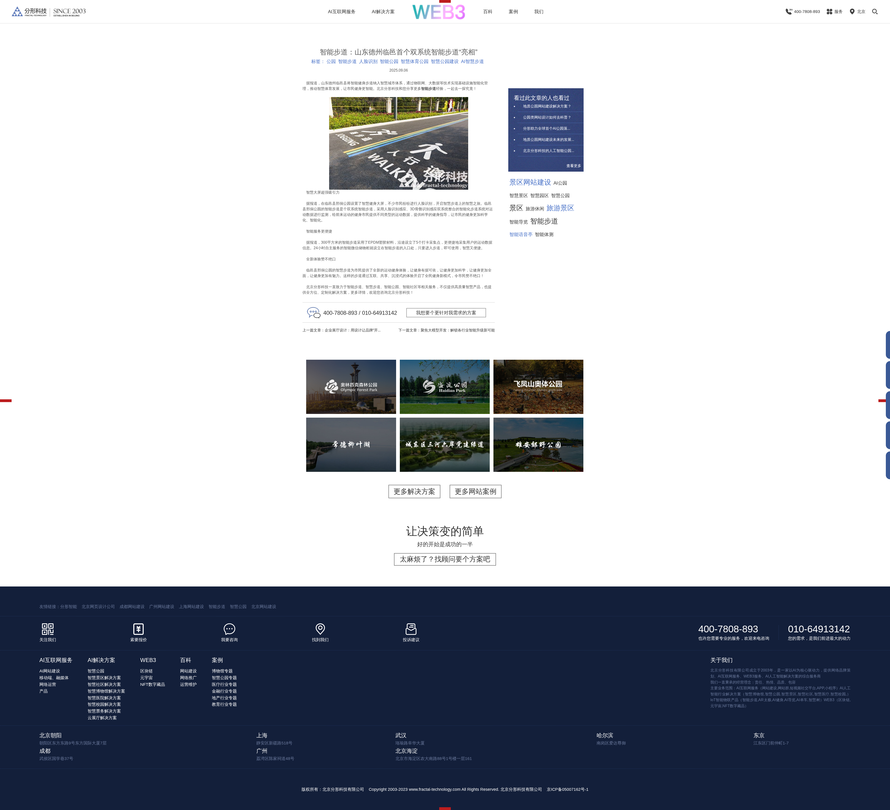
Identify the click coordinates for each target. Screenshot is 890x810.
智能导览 (518, 221)
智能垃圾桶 (561, 460)
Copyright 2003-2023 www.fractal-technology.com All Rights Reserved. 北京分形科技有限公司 (455, 789)
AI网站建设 (49, 671)
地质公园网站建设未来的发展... (548, 140)
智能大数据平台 (374, 402)
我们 (539, 11)
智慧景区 (518, 195)
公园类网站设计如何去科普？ (547, 117)
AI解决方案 (383, 11)
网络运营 (47, 684)
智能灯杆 (513, 460)
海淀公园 (445, 371)
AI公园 (560, 183)
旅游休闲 (535, 208)
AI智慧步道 (472, 61)
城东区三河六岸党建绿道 (445, 431)
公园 (331, 61)
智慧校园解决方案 (104, 704)
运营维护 (188, 684)
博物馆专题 (222, 671)
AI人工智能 (357, 397)
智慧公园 (560, 195)
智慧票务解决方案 (104, 711)
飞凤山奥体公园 (538, 371)
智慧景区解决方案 (104, 677)
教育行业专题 (224, 704)
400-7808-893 (728, 629)
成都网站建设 (132, 606)
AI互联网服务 (342, 11)
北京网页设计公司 (98, 606)
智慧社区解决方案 (104, 684)
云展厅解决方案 (102, 717)
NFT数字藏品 (152, 684)
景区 (516, 208)
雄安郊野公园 (538, 431)
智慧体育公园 (415, 61)
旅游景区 (560, 208)
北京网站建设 (263, 606)
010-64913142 (819, 629)
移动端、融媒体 (54, 677)
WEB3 (148, 660)
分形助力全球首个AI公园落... (546, 128)
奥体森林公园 (351, 373)
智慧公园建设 (445, 61)
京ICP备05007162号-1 (567, 789)
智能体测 (544, 234)
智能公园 (389, 61)
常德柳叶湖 (351, 431)
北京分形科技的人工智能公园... (548, 151)
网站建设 (188, 671)
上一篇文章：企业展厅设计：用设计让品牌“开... (341, 330)
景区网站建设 (530, 182)
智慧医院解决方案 (104, 698)
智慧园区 (539, 195)
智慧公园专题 (224, 677)
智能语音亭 (521, 234)
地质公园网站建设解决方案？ (547, 106)
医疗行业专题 (224, 684)
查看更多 (573, 166)
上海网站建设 (191, 606)
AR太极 (470, 399)
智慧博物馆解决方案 (106, 691)
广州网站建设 (161, 606)
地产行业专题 (224, 698)
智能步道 (347, 61)
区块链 (146, 671)
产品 (43, 691)
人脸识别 (368, 61)
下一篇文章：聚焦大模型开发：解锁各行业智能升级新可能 (446, 330)
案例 (513, 11)
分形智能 (68, 606)
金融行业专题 (224, 691)
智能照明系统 (536, 460)
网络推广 (188, 677)
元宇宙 (146, 677)
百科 (488, 11)
